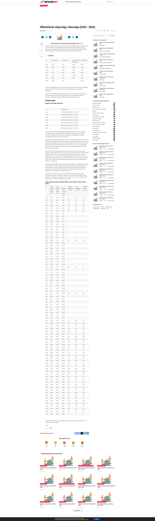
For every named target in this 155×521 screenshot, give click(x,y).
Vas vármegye (101, 79)
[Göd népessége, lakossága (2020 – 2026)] (68, 460)
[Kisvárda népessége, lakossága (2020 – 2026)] (68, 479)
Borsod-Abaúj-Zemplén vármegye (105, 56)
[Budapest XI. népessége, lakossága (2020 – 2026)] (95, 199)
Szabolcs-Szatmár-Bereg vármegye (105, 62)
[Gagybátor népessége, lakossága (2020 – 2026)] (95, 67)
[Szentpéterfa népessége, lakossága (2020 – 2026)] (95, 78)
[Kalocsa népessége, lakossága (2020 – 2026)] (49, 497)
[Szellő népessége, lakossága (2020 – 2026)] (95, 72)
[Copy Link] (106, 31)
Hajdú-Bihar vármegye (103, 118)
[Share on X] (104, 31)
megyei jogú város (108, 206)
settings (86, 519)
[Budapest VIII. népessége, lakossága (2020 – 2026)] (95, 182)
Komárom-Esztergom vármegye (104, 51)
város (51, 428)
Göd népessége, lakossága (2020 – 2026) (68, 467)
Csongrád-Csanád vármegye (103, 112)
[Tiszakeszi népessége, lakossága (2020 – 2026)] (95, 55)
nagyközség (103, 208)
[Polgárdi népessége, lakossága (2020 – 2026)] (49, 460)
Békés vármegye (103, 107)
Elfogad (96, 519)
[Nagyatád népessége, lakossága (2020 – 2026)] (106, 460)
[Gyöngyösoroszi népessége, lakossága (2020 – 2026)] (95, 90)
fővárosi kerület (111, 148)
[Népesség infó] (52, 2)
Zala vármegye (103, 140)
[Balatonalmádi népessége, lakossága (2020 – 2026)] (106, 497)
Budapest (103, 110)
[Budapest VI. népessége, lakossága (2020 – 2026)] (95, 170)
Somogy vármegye (102, 85)
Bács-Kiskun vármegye (103, 103)
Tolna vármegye (103, 134)
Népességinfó (42, 30)
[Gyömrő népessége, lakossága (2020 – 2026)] (49, 479)
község (102, 206)
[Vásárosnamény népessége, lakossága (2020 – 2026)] (87, 460)
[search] (108, 2)
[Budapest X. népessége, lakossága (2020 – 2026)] (95, 193)
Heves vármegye (102, 91)
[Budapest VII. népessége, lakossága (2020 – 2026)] (95, 176)
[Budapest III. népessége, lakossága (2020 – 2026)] (95, 153)
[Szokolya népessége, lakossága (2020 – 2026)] (95, 44)
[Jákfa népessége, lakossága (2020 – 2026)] (95, 95)
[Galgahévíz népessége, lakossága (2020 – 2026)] (87, 497)
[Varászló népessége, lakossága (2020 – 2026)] (95, 84)
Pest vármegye (44, 5)
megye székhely (96, 208)
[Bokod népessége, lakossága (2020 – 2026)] (95, 49)
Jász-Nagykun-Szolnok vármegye (103, 122)
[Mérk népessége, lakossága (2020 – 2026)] (95, 61)
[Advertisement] (77, 15)
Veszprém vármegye (103, 138)
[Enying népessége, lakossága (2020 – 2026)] (68, 497)
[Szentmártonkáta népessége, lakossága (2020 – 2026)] (87, 479)
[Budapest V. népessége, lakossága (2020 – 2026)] (95, 165)
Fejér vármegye (103, 114)
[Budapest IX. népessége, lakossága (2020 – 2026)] (95, 188)
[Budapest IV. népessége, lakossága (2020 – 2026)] (95, 159)
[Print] (108, 31)
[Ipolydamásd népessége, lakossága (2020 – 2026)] (106, 479)
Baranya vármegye (102, 74)
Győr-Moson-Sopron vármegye (103, 116)
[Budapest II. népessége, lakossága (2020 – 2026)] (95, 147)
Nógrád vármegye (103, 126)
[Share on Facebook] (102, 31)
